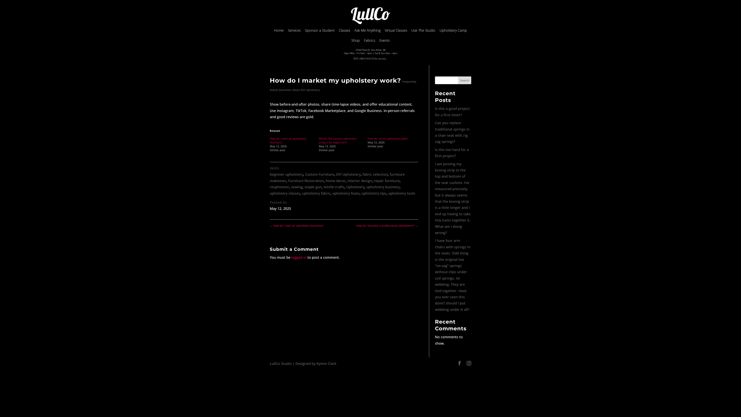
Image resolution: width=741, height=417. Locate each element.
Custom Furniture (319, 174)
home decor (336, 180)
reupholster (279, 187)
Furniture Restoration (306, 180)
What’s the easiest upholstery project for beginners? (338, 140)
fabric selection (375, 174)
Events (384, 40)
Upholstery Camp (453, 30)
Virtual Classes (396, 30)
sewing (297, 187)
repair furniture (387, 180)
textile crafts (334, 187)
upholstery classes (285, 193)
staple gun (313, 187)
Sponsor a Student (320, 30)
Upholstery (355, 187)
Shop (355, 40)
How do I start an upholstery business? (296, 225)
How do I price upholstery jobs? (388, 138)
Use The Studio (423, 30)
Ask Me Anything (367, 30)
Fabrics (369, 40)
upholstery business (383, 187)
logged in (298, 257)
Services (294, 30)
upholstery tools (401, 193)
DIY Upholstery (348, 174)
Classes (344, 30)
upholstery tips (373, 193)
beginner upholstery (286, 174)
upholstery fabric (316, 193)
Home (279, 30)
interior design (360, 180)
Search (464, 80)
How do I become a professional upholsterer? (387, 225)
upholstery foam (346, 193)
